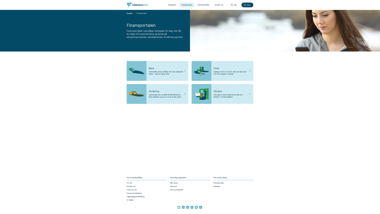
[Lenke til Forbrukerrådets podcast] (192, 207)
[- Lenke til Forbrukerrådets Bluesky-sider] (178, 207)
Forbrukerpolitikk (203, 5)
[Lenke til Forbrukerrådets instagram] (183, 207)
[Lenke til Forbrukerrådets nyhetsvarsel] (196, 207)
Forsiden (130, 13)
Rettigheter (172, 5)
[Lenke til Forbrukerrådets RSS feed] (200, 207)
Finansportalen (186, 5)
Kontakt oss (219, 5)
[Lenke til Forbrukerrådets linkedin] (187, 207)
